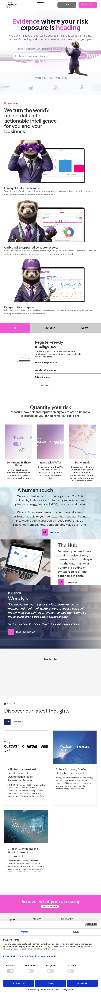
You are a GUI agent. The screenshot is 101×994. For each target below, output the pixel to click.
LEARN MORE (71, 582)
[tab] (15, 328)
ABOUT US (54, 532)
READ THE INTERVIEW (25, 632)
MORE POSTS (18, 722)
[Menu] (40, 5)
